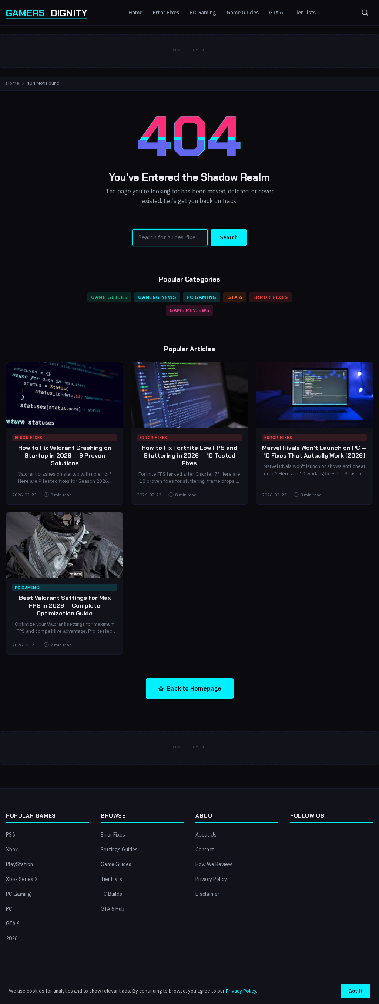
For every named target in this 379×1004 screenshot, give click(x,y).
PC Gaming (203, 12)
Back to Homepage (194, 688)
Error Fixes (166, 12)
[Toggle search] (365, 12)
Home (135, 12)
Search (229, 237)
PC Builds (111, 894)
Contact (204, 849)
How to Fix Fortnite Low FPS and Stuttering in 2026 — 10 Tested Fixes (189, 455)
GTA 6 (276, 12)
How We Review (213, 864)
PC (9, 908)
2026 (12, 938)
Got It (355, 990)
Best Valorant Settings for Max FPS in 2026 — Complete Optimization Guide (65, 605)
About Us (206, 834)
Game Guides (243, 12)
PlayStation (19, 864)
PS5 (10, 834)
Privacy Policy (211, 879)
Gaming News (157, 297)
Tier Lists (304, 12)
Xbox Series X (22, 879)
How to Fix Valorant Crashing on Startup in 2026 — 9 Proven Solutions (64, 455)
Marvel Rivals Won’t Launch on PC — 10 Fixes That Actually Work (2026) (314, 451)
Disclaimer (207, 894)
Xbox (12, 849)
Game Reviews (189, 310)
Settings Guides (119, 849)
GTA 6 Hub (112, 908)
